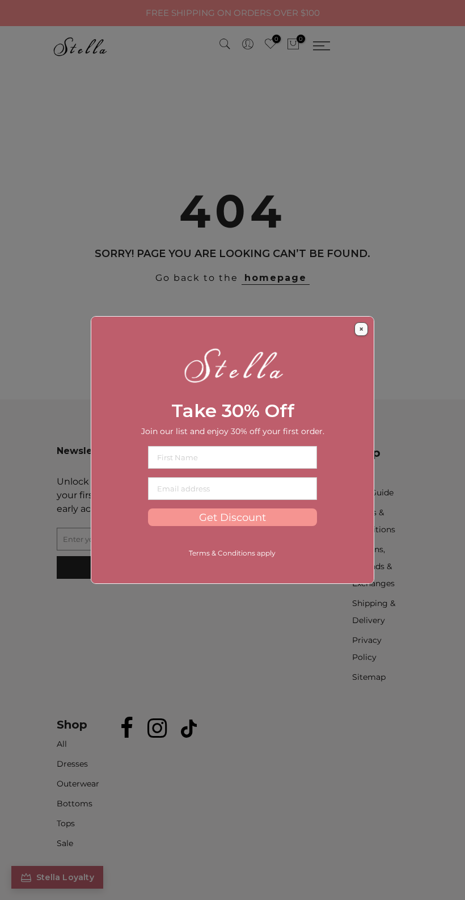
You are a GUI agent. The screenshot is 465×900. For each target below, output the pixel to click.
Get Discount (232, 517)
